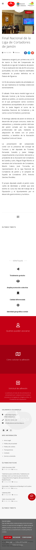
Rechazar (16, 537)
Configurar (26, 537)
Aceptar (8, 537)
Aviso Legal (9, 542)
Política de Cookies (18, 545)
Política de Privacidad (21, 542)
